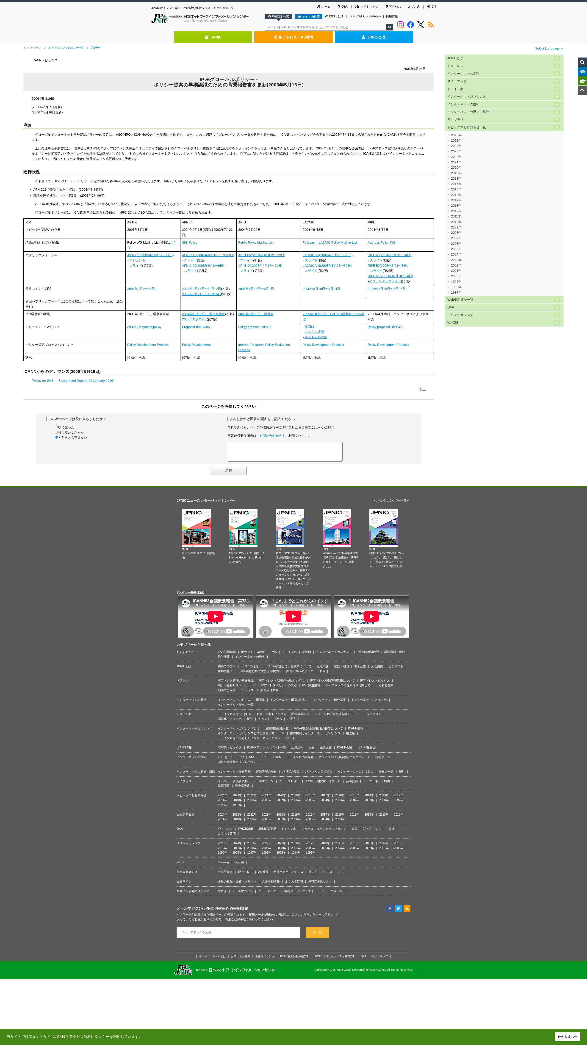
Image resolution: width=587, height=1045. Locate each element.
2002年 (456, 265)
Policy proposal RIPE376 (386, 327)
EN (434, 6)
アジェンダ (137, 260)
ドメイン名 (455, 89)
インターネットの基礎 (463, 73)
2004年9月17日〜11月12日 (201, 289)
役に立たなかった (71, 432)
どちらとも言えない (72, 437)
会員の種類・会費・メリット (237, 881)
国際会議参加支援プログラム (237, 762)
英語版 (309, 327)
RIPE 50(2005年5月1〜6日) (388, 265)
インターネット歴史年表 (234, 771)
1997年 (456, 292)
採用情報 (392, 16)
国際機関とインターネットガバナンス (315, 733)
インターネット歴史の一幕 (236, 704)
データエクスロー (373, 714)
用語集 (260, 699)
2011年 (456, 216)
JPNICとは (455, 58)
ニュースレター (289, 781)
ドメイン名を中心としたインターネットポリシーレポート (256, 738)
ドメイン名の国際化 (300, 757)
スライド (135, 265)
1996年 (266, 852)
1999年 (456, 281)
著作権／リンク (264, 956)
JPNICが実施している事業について (287, 666)
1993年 (310, 852)
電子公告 (360, 666)
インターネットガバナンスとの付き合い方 (246, 733)
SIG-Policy (189, 242)
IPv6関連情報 (227, 652)
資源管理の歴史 (266, 771)
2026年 (456, 135)
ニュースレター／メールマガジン (324, 828)
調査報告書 (242, 785)
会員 (354, 828)
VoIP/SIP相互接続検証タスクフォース (344, 757)
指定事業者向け (187, 872)
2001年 (456, 270)
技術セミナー (384, 757)
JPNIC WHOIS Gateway (365, 16)
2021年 (456, 162)
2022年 (456, 157)
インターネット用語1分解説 (288, 699)
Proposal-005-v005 (196, 327)
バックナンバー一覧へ (393, 500)
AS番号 (263, 872)
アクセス (395, 6)
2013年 (456, 205)
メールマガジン (263, 781)
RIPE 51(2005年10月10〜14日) (390, 276)
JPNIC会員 (376, 37)
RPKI (264, 757)
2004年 (456, 254)
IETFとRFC (225, 757)
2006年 (95, 48)
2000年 (456, 276)
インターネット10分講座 (329, 699)
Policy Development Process (148, 344)
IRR (241, 757)
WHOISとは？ (334, 16)
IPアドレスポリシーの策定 (279, 685)
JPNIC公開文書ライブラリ (323, 781)
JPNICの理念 (250, 666)
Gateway (224, 862)
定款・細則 (341, 666)
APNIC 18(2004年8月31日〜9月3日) (208, 255)
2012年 (456, 211)
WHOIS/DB (245, 828)
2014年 (456, 200)
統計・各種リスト (230, 685)
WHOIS (452, 322)
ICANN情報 (355, 728)
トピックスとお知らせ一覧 (66, 48)
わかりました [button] (567, 1037)
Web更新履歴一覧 (460, 299)
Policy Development (196, 344)
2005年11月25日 (194, 319)
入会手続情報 (271, 881)
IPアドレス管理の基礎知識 (236, 680)
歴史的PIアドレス (320, 872)
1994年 (296, 852)
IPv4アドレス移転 (253, 652)
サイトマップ (369, 6)
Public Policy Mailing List (256, 242)
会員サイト (184, 881)
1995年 (281, 852)
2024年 (456, 146)
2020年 (456, 167)
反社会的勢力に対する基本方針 (260, 671)
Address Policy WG (382, 242)
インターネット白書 (376, 781)
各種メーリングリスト (299, 891)
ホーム (325, 6)
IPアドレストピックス (375, 680)
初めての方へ (227, 666)
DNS (274, 652)
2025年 (456, 140)
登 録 (317, 932)
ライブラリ (455, 119)
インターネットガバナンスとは (239, 728)
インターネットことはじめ (369, 699)
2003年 (456, 260)
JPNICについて (373, 828)
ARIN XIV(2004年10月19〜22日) (261, 255)
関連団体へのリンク (299, 671)
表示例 (239, 862)
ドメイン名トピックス (271, 714)
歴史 (312, 747)
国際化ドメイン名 (230, 718)
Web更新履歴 (185, 814)
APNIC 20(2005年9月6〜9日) (203, 265)
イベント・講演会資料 (233, 781)
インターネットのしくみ (234, 699)
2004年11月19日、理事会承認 (203, 314)
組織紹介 (297, 747)
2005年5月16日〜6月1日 (256, 289)
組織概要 (323, 666)
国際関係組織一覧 (277, 728)
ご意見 (291, 718)
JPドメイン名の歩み (318, 771)
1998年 (456, 287)
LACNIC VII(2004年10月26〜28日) (328, 255)
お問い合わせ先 (271, 435)
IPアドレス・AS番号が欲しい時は (282, 680)
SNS (322, 891)
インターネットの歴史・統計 (468, 112)
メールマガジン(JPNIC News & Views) (209, 908)
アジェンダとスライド (385, 281)
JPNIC (216, 37)
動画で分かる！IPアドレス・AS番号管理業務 (248, 690)
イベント (264, 718)
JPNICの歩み (291, 771)
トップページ (32, 48)
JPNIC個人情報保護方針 (295, 956)
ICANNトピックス (230, 747)
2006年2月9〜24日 (141, 289)
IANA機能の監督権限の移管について (318, 728)
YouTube (337, 891)
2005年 (456, 249)
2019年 (456, 173)
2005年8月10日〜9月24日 (321, 289)
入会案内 (377, 666)
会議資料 (352, 781)
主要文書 (326, 747)
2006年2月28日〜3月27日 (386, 289)
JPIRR (306, 652)
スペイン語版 (314, 332)
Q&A (344, 6)
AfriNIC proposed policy (144, 327)
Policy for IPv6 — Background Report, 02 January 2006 (73, 380)
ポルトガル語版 (316, 337)
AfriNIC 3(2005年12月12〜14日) (150, 255)
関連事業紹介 (300, 714)
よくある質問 (384, 685)
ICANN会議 (344, 747)
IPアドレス (455, 66)
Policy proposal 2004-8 (254, 327)
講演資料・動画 (394, 652)
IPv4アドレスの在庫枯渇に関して (347, 685)
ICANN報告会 (366, 747)
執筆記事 (224, 785)
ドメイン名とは (228, 714)
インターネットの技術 (463, 104)
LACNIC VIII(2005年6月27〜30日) (327, 265)
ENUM (277, 757)
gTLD (247, 714)
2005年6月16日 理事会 (256, 314)
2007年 (456, 238)
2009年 (456, 227)
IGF (282, 733)
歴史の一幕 (386, 771)
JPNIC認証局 (267, 828)
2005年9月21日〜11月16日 (201, 294)
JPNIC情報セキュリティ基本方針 (335, 956)
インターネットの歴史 (250, 656)
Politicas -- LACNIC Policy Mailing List (330, 242)
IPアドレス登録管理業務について (332, 680)
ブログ (222, 891)
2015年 (456, 195)
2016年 (456, 189)
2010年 (456, 222)
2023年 (456, 151)
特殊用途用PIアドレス (288, 872)
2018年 (456, 178)
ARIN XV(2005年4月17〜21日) (260, 265)
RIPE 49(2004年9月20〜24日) (389, 255)
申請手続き (225, 872)
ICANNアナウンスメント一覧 (266, 747)
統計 (250, 718)
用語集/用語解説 (368, 652)
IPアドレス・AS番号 (296, 37)
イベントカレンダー (461, 315)
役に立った (66, 427)
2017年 (456, 184)
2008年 (456, 232)
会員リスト (395, 666)
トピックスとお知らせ (191, 795)
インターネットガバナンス (466, 96)
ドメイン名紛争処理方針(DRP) (335, 714)
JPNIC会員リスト (320, 881)
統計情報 (224, 656)
